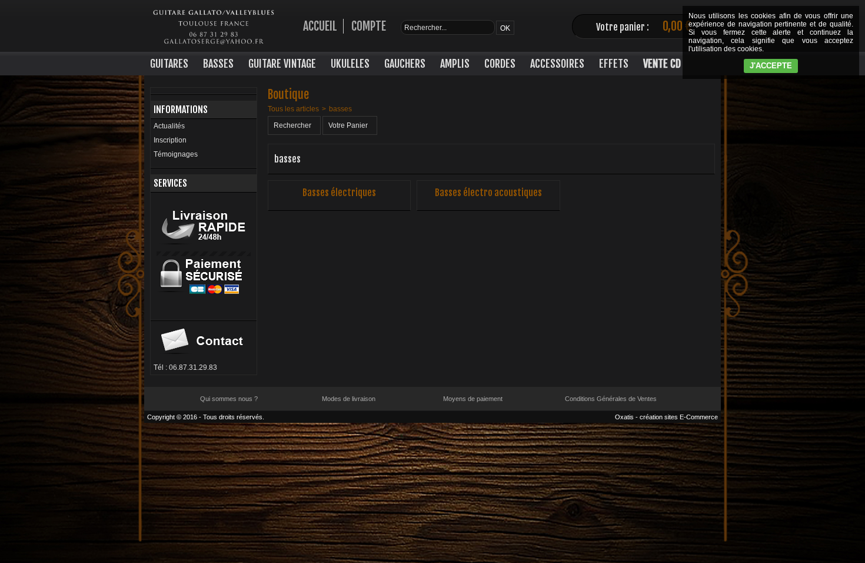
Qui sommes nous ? (229, 398)
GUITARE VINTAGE (282, 63)
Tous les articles (293, 109)
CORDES (499, 63)
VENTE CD (662, 63)
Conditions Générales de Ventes (611, 398)
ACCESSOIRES (557, 63)
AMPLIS (455, 63)
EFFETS (613, 63)
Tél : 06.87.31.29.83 (185, 367)
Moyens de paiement (473, 398)
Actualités (169, 126)
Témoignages (176, 154)
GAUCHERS (404, 63)
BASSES (218, 63)
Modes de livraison (348, 398)
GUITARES (169, 63)
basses (340, 109)
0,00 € (677, 26)
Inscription (170, 140)
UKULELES (350, 63)
